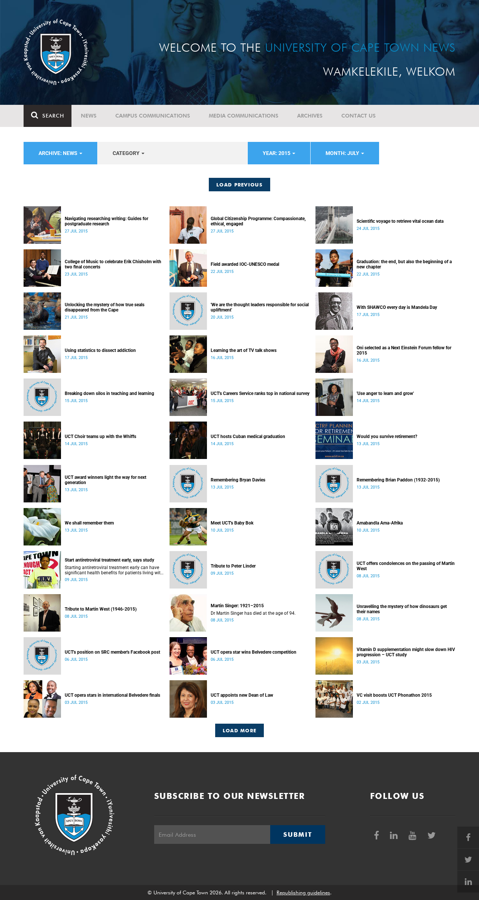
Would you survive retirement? (387, 436)
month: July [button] (343, 153)
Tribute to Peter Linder (233, 566)
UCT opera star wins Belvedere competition (253, 652)
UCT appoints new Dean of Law (242, 695)
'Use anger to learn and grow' (385, 393)
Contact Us (358, 116)
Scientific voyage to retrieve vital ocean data (400, 221)
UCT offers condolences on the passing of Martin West (406, 566)
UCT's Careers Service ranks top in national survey (260, 393)
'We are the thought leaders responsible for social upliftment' (260, 307)
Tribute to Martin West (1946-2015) (101, 609)
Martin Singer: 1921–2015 (237, 605)
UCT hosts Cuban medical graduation (248, 436)
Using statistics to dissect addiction (100, 350)
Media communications (243, 116)
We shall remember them (89, 523)
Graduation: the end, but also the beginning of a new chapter (404, 264)
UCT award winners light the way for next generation (105, 480)
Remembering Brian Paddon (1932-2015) (398, 480)
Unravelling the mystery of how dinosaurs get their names (402, 609)
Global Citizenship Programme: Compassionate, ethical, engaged (258, 221)
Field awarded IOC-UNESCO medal (245, 264)
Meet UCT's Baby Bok (232, 523)
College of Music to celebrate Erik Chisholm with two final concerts (113, 264)
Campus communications (152, 116)
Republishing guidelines (303, 893)
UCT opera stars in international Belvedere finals (112, 695)
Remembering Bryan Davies (238, 480)
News (89, 116)
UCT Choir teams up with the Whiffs (100, 436)
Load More (240, 730)
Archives (310, 116)
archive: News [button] (59, 153)
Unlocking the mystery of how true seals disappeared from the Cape (104, 307)
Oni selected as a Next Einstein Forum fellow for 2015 (404, 350)
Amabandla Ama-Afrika (380, 523)
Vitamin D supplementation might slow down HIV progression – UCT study (406, 652)
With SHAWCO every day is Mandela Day (397, 307)
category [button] (127, 153)
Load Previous (239, 185)
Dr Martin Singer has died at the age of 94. (253, 613)
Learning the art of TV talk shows (244, 350)
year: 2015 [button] (277, 153)
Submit (297, 834)
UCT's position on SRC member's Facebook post (112, 652)
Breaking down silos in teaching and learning (109, 393)
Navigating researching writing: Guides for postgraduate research (106, 221)
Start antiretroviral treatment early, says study (109, 560)
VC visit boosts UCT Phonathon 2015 (394, 695)
